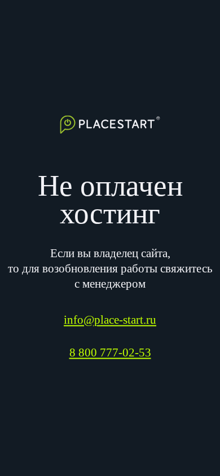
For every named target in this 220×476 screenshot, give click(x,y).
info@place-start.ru (110, 320)
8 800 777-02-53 (110, 353)
